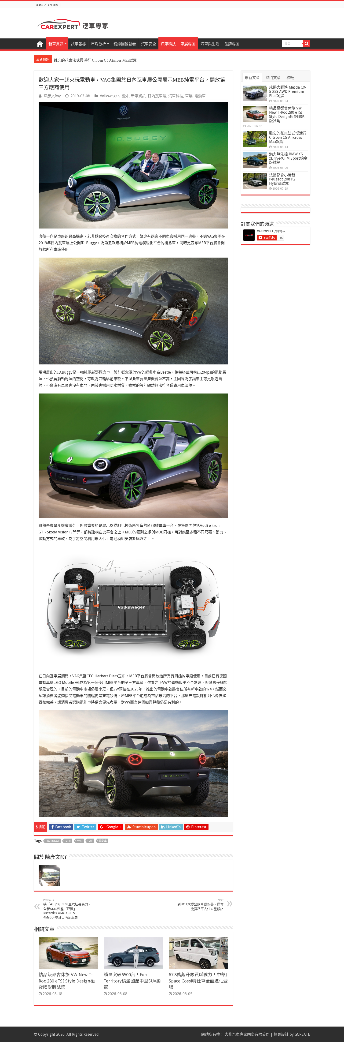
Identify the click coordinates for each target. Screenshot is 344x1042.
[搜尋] (306, 43)
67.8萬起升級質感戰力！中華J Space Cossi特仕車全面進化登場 (198, 981)
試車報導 (78, 44)
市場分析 (98, 44)
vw (90, 841)
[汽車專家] (72, 23)
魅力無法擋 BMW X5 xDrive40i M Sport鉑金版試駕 (288, 158)
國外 (125, 96)
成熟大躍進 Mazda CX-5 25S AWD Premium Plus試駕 (288, 91)
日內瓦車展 (157, 96)
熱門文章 (273, 77)
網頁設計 (281, 1034)
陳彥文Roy (52, 96)
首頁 (40, 43)
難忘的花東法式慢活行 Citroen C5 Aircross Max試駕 (95, 60)
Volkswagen (110, 96)
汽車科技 (168, 44)
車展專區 (187, 44)
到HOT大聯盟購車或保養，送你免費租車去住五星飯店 (200, 905)
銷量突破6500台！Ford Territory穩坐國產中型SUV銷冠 (132, 981)
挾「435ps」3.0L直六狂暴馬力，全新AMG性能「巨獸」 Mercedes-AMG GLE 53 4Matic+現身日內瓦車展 (67, 909)
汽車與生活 (210, 44)
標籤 (290, 77)
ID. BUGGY (53, 841)
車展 (189, 96)
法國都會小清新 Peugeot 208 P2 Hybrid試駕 (282, 179)
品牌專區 (231, 44)
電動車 (200, 96)
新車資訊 (55, 44)
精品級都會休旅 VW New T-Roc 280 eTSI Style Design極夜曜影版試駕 (67, 981)
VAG (79, 841)
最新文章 (252, 77)
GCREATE (302, 1034)
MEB (68, 841)
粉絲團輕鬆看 (124, 44)
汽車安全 (148, 44)
